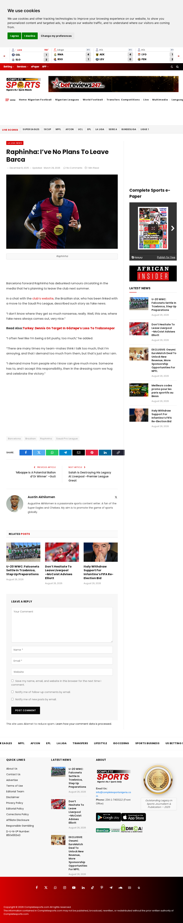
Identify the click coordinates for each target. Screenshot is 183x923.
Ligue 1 (145, 129)
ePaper (35, 66)
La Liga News (15, 143)
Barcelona (14, 438)
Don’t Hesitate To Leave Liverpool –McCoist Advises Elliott (58, 572)
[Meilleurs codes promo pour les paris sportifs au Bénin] (138, 389)
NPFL (58, 129)
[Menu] (10, 100)
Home (23, 99)
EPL (89, 129)
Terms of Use (14, 786)
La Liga (99, 129)
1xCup (47, 129)
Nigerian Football (40, 99)
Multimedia (160, 99)
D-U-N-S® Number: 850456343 (18, 833)
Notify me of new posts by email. (35, 699)
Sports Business (147, 743)
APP (44, 66)
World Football (93, 99)
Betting (8, 66)
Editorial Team (15, 791)
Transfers (113, 99)
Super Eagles (31, 129)
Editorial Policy (15, 808)
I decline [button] (29, 35)
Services (21, 66)
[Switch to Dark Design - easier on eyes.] (172, 66)
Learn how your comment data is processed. (84, 724)
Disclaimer (12, 797)
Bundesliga (129, 129)
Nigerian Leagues (67, 99)
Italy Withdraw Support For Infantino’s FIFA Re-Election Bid (98, 572)
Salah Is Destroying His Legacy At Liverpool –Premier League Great (89, 476)
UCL (80, 129)
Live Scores (10, 130)
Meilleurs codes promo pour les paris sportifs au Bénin (162, 391)
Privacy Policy (14, 803)
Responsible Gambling (20, 826)
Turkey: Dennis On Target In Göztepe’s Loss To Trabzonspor (69, 328)
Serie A (113, 129)
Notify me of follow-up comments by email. (43, 692)
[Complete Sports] (23, 84)
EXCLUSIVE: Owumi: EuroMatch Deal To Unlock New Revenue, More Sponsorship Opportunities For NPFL (164, 360)
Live (146, 99)
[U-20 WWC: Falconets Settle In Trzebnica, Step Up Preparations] (23, 552)
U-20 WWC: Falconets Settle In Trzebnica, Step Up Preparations (22, 570)
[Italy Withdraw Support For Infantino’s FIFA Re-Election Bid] (101, 552)
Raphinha (46, 438)
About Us (11, 768)
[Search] (177, 66)
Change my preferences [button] (56, 35)
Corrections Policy (17, 814)
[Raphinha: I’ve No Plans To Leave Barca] (62, 248)
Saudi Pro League (67, 438)
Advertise (12, 780)
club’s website (43, 298)
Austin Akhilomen (41, 497)
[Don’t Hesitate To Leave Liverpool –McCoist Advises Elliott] (62, 552)
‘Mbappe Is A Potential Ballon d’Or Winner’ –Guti (36, 474)
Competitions (130, 99)
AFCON (70, 129)
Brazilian (30, 438)
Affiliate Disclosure (17, 820)
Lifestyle (100, 743)
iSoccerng (121, 743)
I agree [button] (14, 35)
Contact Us (13, 774)
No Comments (74, 167)
